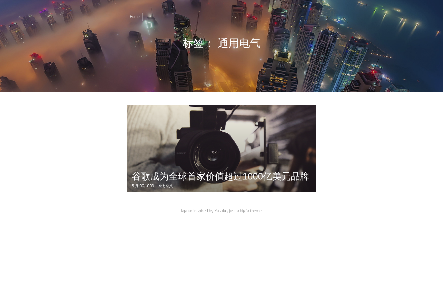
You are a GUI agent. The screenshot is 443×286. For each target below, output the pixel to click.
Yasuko (221, 211)
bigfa (244, 211)
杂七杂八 (165, 186)
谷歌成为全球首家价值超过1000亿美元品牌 (220, 176)
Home (134, 17)
